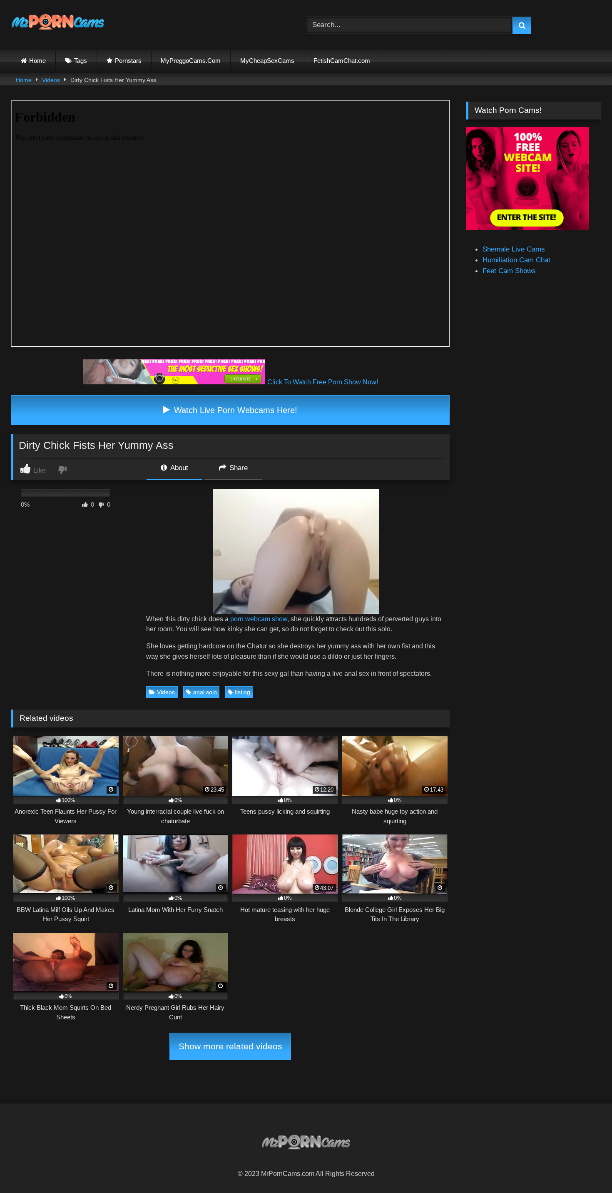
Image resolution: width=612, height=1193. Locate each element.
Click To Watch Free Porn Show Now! (322, 382)
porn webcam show (258, 619)
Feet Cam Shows (509, 270)
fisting (242, 692)
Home (37, 60)
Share (237, 467)
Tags (80, 60)
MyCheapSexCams (267, 60)
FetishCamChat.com (341, 60)
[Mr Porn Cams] (58, 23)
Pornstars (128, 60)
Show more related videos (230, 1046)
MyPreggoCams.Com (191, 60)
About (178, 467)
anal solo (205, 692)
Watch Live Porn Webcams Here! (234, 410)
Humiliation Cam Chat (516, 260)
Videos (51, 80)
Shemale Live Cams (514, 249)
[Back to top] (585, 1167)
